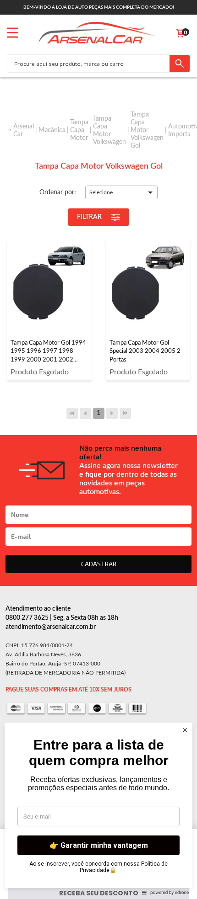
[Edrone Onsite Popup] (98, 449)
